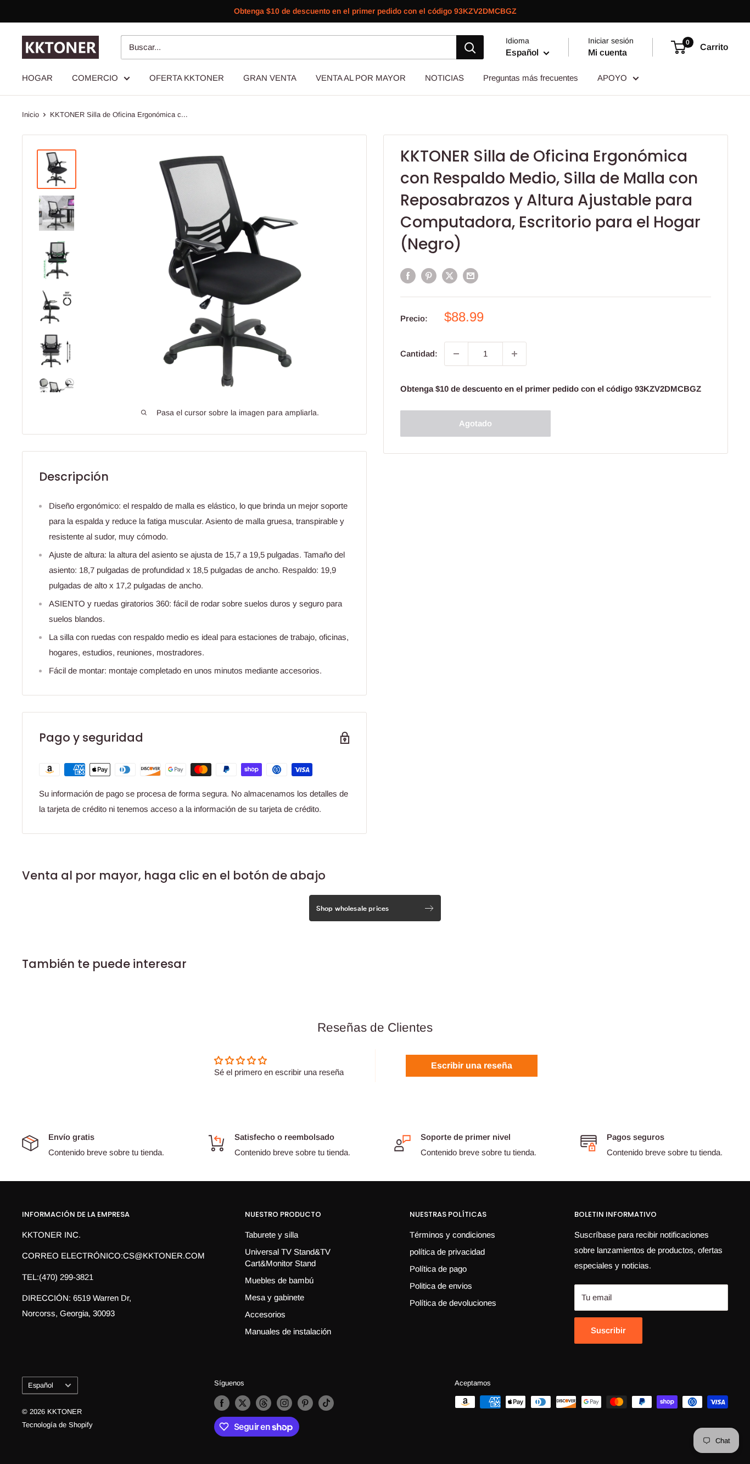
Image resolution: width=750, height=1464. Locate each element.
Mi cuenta (607, 52)
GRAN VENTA (269, 77)
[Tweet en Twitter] (449, 275)
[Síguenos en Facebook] (222, 1403)
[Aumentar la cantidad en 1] (514, 353)
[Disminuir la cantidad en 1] (456, 353)
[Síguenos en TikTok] (326, 1403)
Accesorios (265, 1314)
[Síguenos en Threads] (263, 1403)
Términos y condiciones (452, 1234)
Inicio (30, 114)
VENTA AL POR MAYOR (361, 77)
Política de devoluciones (453, 1302)
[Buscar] (470, 47)
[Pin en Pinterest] (428, 275)
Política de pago (438, 1268)
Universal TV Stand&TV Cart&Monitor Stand (288, 1257)
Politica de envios (441, 1285)
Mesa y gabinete (274, 1297)
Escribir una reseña (471, 1065)
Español (40, 1385)
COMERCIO (95, 77)
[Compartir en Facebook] (408, 275)
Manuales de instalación (288, 1331)
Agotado (475, 423)
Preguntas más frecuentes (530, 77)
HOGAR (37, 77)
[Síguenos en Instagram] (284, 1403)
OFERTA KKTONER (186, 77)
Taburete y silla (271, 1234)
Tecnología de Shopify (57, 1425)
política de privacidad (447, 1251)
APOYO (612, 77)
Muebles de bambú (279, 1280)
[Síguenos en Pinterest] (305, 1403)
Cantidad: (419, 353)
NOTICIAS (444, 77)
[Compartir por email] (470, 275)
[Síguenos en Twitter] (242, 1403)
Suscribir (608, 1330)
